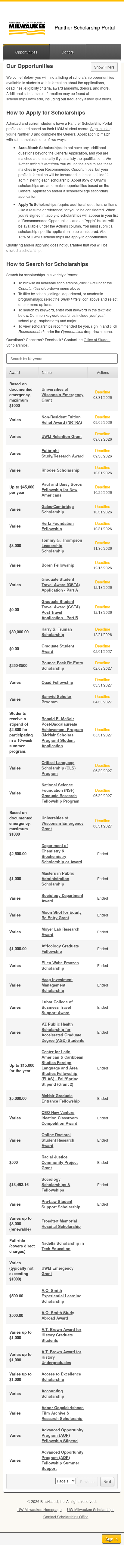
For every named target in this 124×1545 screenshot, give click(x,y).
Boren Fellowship (58, 565)
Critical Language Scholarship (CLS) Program (59, 768)
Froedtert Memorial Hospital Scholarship (61, 1223)
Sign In (111, 1539)
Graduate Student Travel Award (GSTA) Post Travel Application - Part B (61, 609)
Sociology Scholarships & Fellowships (56, 1184)
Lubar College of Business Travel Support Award (57, 1007)
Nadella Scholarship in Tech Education (63, 1245)
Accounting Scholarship (53, 1393)
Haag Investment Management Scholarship (57, 985)
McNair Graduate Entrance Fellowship (61, 1098)
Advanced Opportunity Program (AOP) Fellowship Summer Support (62, 1460)
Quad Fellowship (57, 682)
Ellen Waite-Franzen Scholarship (60, 965)
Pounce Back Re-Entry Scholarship (62, 665)
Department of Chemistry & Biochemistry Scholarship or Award (62, 853)
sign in (96, 326)
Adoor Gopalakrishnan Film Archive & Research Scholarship (63, 1413)
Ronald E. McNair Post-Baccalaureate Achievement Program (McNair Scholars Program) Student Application (62, 732)
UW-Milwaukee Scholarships (90, 1509)
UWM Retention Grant (62, 436)
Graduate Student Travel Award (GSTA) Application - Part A (61, 584)
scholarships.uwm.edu (24, 98)
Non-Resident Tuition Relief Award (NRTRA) (62, 419)
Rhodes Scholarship (60, 470)
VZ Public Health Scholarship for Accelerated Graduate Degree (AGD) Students (63, 1032)
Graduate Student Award (58, 648)
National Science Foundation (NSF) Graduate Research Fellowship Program (60, 793)
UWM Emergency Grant (57, 1270)
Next (107, 1481)
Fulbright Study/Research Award (63, 453)
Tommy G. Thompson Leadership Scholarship (62, 545)
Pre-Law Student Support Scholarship (61, 1204)
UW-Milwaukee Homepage (39, 1509)
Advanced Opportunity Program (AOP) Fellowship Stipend (62, 1435)
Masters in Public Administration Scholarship (58, 878)
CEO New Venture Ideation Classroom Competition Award (60, 1117)
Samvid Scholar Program (56, 699)
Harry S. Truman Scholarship (57, 631)
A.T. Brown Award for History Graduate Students (61, 1334)
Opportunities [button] (26, 51)
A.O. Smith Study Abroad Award (58, 1315)
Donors (68, 51)
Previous (87, 1481)
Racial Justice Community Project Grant (60, 1162)
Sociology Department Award (62, 898)
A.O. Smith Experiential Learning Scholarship (62, 1295)
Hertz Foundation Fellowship (58, 525)
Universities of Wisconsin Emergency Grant (62, 394)
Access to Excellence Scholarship (61, 1376)
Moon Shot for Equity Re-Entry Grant (62, 914)
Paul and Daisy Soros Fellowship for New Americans (62, 489)
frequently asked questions (89, 98)
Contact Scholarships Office (65, 1516)
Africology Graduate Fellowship (60, 948)
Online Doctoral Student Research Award (58, 1140)
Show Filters (104, 66)
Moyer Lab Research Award (60, 931)
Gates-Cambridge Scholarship (58, 509)
